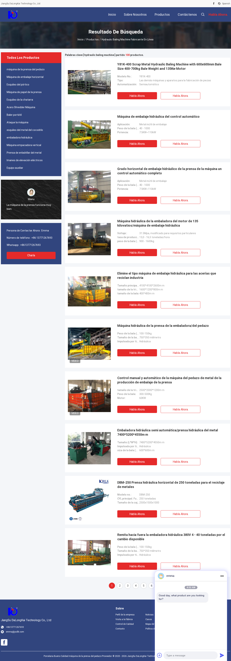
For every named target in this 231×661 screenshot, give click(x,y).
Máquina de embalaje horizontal (25, 77)
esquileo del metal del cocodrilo (25, 130)
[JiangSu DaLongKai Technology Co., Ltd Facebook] (214, 3)
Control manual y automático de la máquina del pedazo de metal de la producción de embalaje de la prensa (169, 380)
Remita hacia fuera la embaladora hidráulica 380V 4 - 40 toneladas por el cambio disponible (171, 537)
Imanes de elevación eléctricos (25, 160)
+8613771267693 (30, 245)
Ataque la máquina (17, 122)
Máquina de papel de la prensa (24, 92)
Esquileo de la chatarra (20, 99)
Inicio (81, 39)
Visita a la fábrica (124, 619)
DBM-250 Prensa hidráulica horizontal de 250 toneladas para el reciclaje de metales (171, 485)
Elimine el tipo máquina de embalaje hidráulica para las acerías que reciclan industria (166, 275)
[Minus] (222, 576)
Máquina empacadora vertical (24, 145)
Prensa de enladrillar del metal (24, 152)
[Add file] (159, 655)
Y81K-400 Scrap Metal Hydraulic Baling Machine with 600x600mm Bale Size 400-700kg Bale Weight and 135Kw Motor (169, 66)
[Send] (222, 655)
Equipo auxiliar (15, 167)
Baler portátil (14, 114)
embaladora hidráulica (19, 137)
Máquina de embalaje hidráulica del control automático (158, 116)
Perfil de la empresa (125, 614)
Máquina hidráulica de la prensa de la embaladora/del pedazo (163, 326)
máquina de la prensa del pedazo (26, 69)
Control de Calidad (125, 624)
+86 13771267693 (41, 237)
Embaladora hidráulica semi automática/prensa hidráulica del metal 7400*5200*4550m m (167, 432)
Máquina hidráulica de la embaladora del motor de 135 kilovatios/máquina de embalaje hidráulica (157, 223)
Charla (31, 255)
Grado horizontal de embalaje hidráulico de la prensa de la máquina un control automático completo (169, 171)
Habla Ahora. (137, 96)
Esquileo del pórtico (18, 84)
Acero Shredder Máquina (21, 107)
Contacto (120, 628)
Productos (92, 39)
